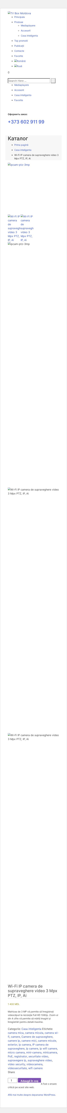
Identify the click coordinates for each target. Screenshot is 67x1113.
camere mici (28, 1040)
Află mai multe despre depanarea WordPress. (32, 1094)
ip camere (32, 1048)
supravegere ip (17, 1060)
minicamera (50, 1052)
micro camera (16, 1052)
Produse (18, 22)
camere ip (14, 1040)
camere (15, 1036)
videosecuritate (17, 1068)
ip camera (25, 1044)
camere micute (47, 1040)
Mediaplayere (28, 25)
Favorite (18, 56)
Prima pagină (21, 144)
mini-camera (33, 1052)
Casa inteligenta (29, 35)
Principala (19, 17)
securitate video (38, 1056)
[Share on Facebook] (9, 1076)
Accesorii (25, 30)
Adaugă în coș (29, 1081)
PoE (10, 1056)
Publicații (19, 45)
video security (16, 1064)
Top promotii (21, 40)
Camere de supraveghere (37, 1036)
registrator (20, 1056)
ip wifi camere (48, 1048)
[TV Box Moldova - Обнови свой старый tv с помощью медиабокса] (19, 13)
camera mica (16, 1032)
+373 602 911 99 (26, 122)
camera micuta (34, 1032)
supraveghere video (40, 1060)
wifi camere (35, 1068)
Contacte (19, 50)
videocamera (34, 1064)
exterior (12, 1044)
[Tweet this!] (11, 1076)
